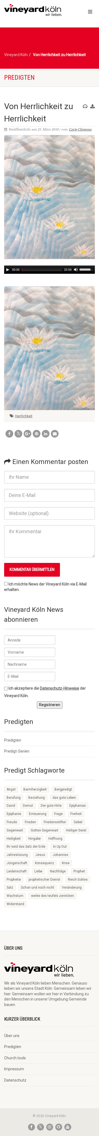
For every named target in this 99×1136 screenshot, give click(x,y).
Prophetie (14, 879)
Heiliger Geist (76, 830)
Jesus (40, 855)
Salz (10, 887)
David (11, 806)
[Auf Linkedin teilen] (46, 434)
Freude (12, 822)
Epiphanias (77, 806)
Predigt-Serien (16, 751)
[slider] (87, 269)
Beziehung (36, 798)
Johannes (60, 855)
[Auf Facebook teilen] (9, 434)
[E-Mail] (55, 434)
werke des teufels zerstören (52, 896)
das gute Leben (64, 798)
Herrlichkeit (23, 416)
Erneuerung (37, 814)
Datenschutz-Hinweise (59, 688)
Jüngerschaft (17, 863)
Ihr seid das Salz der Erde (26, 846)
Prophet (79, 871)
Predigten (12, 740)
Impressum (14, 1069)
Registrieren (49, 705)
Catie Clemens (80, 129)
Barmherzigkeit (35, 789)
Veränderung (72, 887)
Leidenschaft (17, 871)
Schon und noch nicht (37, 887)
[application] (49, 270)
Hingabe (34, 839)
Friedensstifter (55, 822)
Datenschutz (15, 1080)
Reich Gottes (78, 879)
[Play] (8, 269)
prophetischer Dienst (44, 879)
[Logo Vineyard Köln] (33, 10)
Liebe (38, 871)
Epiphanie (14, 814)
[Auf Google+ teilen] (27, 434)
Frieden (30, 822)
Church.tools (15, 1058)
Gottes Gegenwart (44, 830)
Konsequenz (44, 863)
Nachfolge (58, 871)
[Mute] (76, 269)
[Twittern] (18, 434)
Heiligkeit (14, 839)
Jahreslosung (17, 855)
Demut (28, 806)
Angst (11, 789)
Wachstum (15, 896)
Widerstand (15, 904)
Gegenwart (15, 830)
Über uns (12, 1035)
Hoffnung (55, 839)
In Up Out (60, 846)
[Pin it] (36, 434)
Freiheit (76, 814)
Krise (66, 863)
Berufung (14, 798)
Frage (58, 814)
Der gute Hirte (51, 806)
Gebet (78, 822)
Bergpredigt (63, 789)
